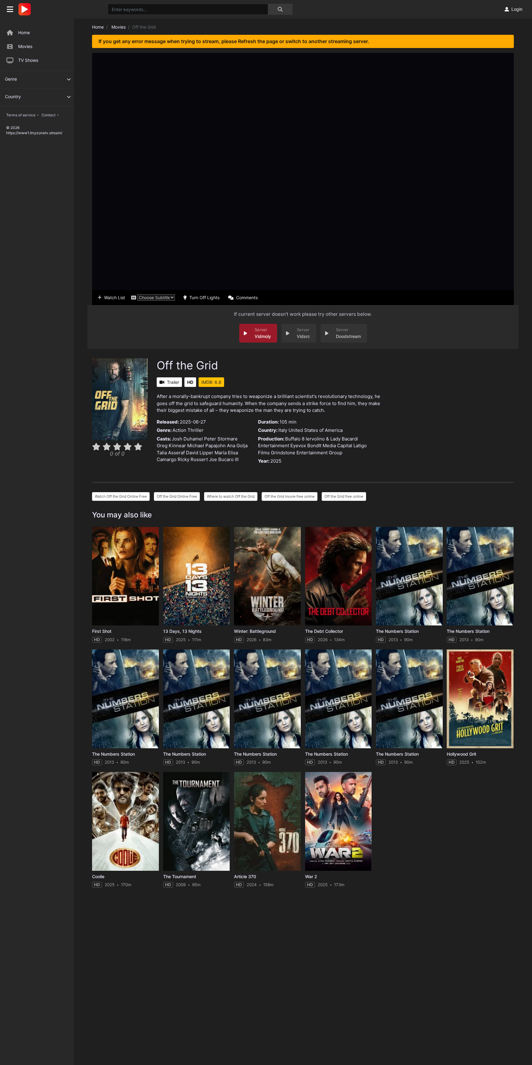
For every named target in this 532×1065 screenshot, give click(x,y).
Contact (48, 115)
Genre (11, 79)
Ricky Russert (193, 459)
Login (516, 9)
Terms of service (20, 115)
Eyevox (298, 445)
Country (13, 96)
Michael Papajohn (206, 445)
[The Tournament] (196, 821)
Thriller (195, 430)
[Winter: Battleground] (267, 576)
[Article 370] (267, 821)
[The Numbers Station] (409, 576)
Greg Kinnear (171, 445)
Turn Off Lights (204, 297)
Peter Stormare (221, 439)
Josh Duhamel (187, 439)
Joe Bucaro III (224, 459)
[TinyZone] (26, 9)
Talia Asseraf (171, 453)
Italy (282, 430)
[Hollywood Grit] (480, 698)
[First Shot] (125, 576)
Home (24, 32)
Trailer (173, 382)
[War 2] (338, 821)
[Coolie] (125, 821)
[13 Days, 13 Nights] (196, 576)
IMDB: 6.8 (211, 382)
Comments (247, 297)
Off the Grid (187, 365)
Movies (25, 46)
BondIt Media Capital (329, 445)
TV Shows (28, 60)
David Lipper (199, 453)
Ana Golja (237, 445)
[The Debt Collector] (338, 576)
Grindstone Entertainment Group (306, 453)
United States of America (315, 430)
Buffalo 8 (294, 439)
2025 (275, 461)
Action (179, 430)
